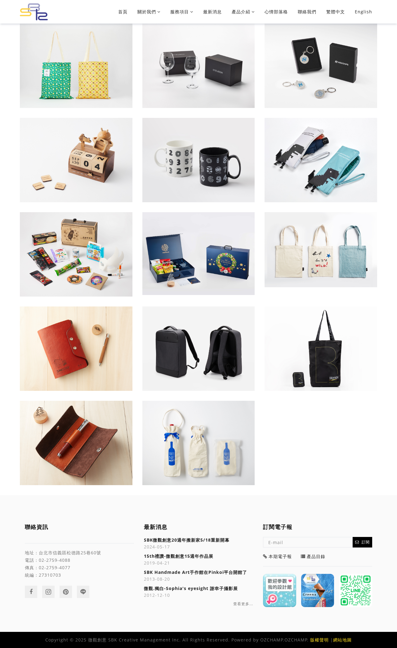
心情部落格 (276, 12)
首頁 (122, 12)
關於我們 (146, 12)
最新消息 (212, 12)
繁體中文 (335, 12)
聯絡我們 (307, 12)
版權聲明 (319, 640)
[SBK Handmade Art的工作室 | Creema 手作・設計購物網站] (317, 590)
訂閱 (366, 542)
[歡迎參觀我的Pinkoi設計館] (279, 590)
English (363, 12)
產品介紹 (241, 12)
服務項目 (179, 12)
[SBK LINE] (355, 590)
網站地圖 (342, 640)
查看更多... (243, 603)
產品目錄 (316, 556)
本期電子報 (280, 556)
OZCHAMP (271, 640)
